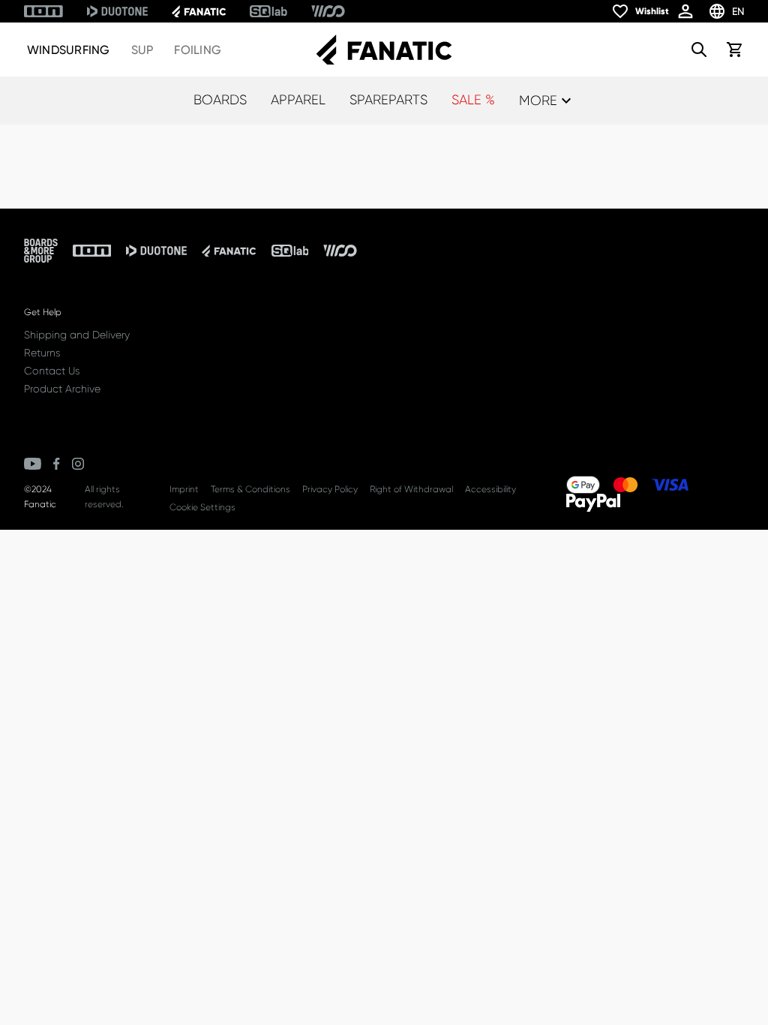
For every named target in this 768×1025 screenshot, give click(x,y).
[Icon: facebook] (56, 464)
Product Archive (62, 389)
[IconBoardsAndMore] (41, 251)
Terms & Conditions (250, 489)
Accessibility (490, 489)
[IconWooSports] (328, 11)
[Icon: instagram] (78, 464)
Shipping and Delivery (77, 335)
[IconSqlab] (268, 11)
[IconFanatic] (199, 11)
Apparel (298, 99)
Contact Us (52, 371)
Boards (220, 99)
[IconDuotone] (117, 11)
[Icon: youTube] (32, 464)
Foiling (197, 50)
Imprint (184, 489)
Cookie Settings (203, 507)
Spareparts (389, 99)
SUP (142, 50)
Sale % (473, 99)
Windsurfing (68, 50)
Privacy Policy (330, 489)
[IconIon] (43, 11)
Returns (42, 353)
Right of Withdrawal (411, 489)
